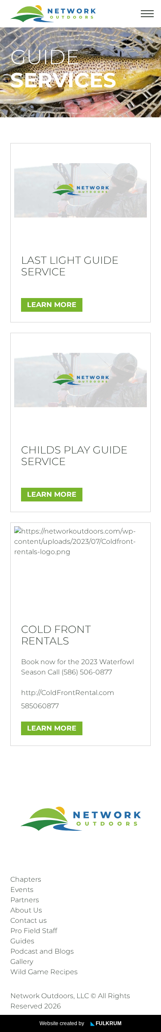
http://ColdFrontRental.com (67, 693)
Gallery (21, 961)
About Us (26, 910)
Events (21, 890)
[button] (147, 13)
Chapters (25, 879)
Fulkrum (106, 1023)
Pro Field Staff (33, 931)
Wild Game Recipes (44, 972)
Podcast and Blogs (42, 951)
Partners (24, 900)
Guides (22, 941)
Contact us (28, 920)
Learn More (51, 305)
